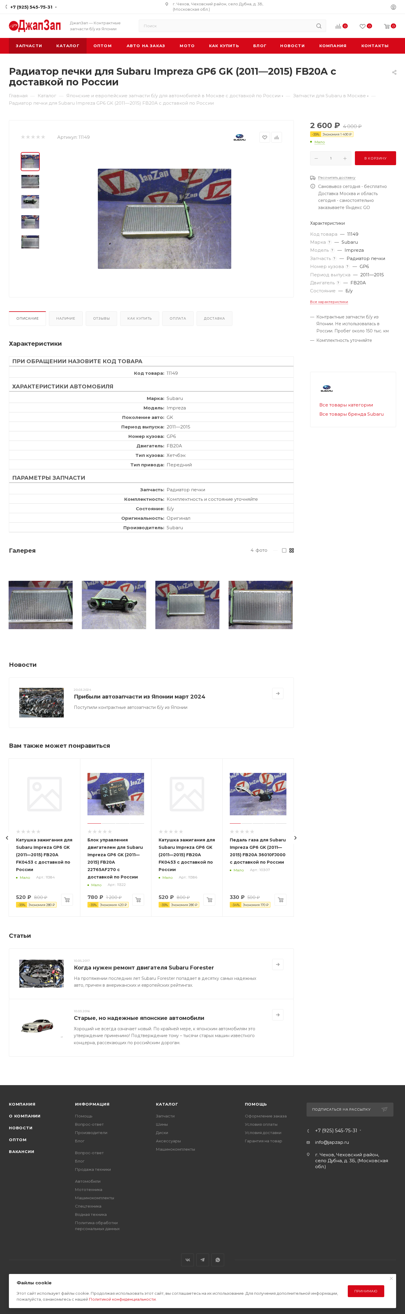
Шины (162, 1124)
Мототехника (88, 1189)
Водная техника (91, 1214)
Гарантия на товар (263, 1140)
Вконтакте (187, 1260)
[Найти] (319, 26)
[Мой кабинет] (393, 8)
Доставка (214, 318)
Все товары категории (346, 405)
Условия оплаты (261, 1124)
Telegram (202, 1260)
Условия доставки (263, 1132)
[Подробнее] (277, 693)
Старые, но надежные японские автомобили (139, 1018)
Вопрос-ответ (89, 1124)
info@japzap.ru (332, 1142)
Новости (21, 1127)
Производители (91, 1132)
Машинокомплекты (94, 1197)
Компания (22, 1104)
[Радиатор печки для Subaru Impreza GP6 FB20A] (164, 219)
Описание (27, 318)
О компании (25, 1116)
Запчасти (165, 1116)
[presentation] (7, 838)
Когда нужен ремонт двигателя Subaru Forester (144, 967)
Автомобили (88, 1181)
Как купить (139, 318)
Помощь (83, 1116)
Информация (92, 1104)
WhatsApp (217, 1260)
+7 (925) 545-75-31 (31, 7)
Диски (162, 1132)
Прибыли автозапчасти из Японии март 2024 (139, 696)
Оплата (178, 318)
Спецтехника (88, 1206)
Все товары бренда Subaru (351, 414)
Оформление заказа (266, 1116)
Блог (79, 1140)
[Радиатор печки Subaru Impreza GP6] (41, 605)
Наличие (65, 318)
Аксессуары (168, 1140)
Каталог (167, 1104)
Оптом (18, 1139)
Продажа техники (93, 1169)
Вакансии (21, 1151)
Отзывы (101, 318)
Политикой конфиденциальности (122, 1299)
